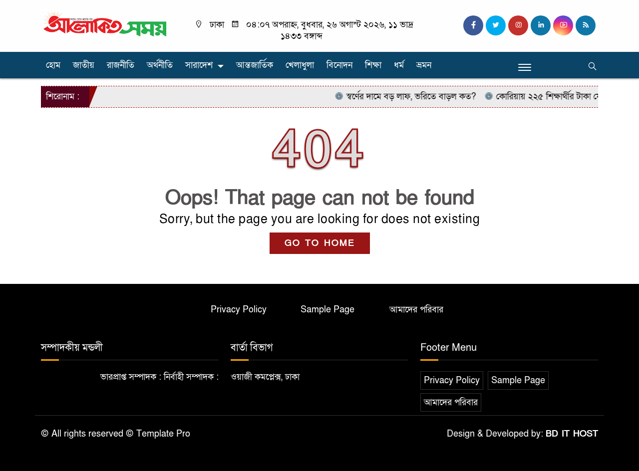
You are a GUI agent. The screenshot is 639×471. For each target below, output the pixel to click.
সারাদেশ (199, 65)
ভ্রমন (423, 65)
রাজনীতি (120, 65)
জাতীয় (83, 65)
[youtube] (563, 25)
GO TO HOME (320, 243)
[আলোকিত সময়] (106, 24)
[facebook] (473, 25)
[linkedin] (541, 25)
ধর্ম (399, 65)
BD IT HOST (572, 434)
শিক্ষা (373, 65)
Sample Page (327, 309)
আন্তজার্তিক (254, 65)
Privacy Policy (239, 309)
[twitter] (496, 25)
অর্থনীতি (160, 65)
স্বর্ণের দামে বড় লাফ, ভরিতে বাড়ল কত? (402, 96)
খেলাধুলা (300, 65)
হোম (53, 65)
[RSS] (586, 25)
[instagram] (518, 25)
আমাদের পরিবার (416, 309)
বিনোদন (339, 65)
